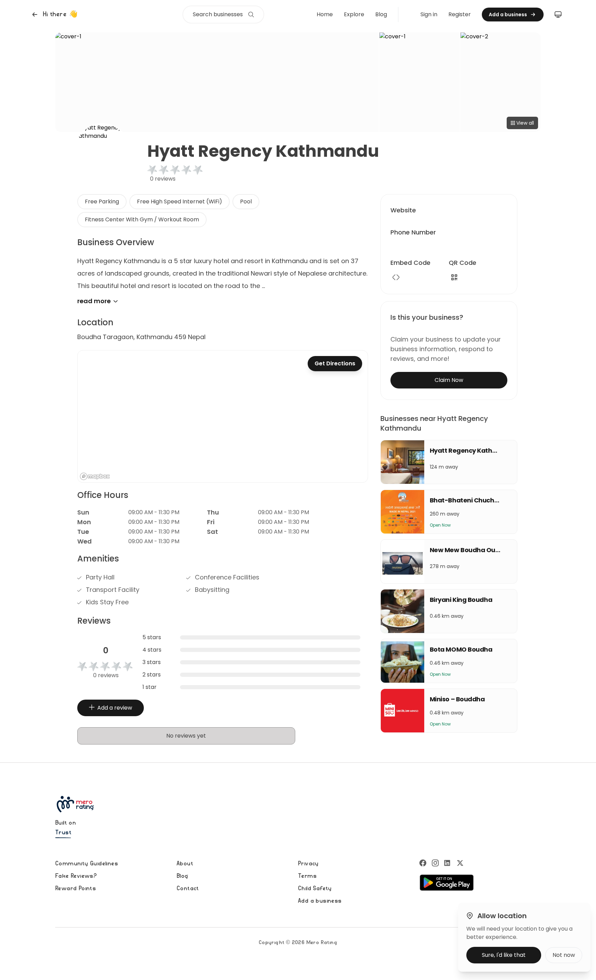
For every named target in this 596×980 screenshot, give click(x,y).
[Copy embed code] (395, 277)
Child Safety (315, 888)
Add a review (114, 708)
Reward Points (75, 888)
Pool (246, 201)
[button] (54, 14)
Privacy (308, 864)
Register (459, 14)
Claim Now (449, 380)
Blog (381, 14)
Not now (564, 955)
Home (325, 14)
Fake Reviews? (76, 876)
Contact (188, 888)
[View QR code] (454, 277)
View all (525, 122)
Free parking (102, 201)
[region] (223, 416)
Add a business (320, 901)
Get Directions (335, 363)
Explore (354, 14)
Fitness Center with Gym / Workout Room (142, 219)
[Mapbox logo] (95, 476)
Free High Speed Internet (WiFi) (179, 201)
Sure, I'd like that (504, 955)
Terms (307, 876)
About (185, 864)
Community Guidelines (86, 864)
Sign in (428, 14)
